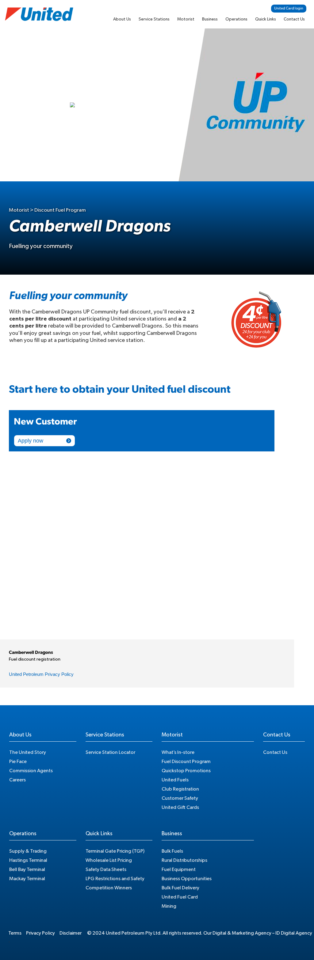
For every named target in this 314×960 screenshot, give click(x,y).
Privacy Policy (40, 933)
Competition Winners (109, 887)
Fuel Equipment (179, 869)
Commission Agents (31, 770)
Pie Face (18, 761)
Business (210, 19)
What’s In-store (178, 752)
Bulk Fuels (172, 851)
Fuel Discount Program (186, 761)
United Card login (288, 8)
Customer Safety (180, 798)
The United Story (27, 752)
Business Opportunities (187, 878)
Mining (169, 906)
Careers (17, 779)
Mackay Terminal (27, 878)
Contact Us (294, 19)
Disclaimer (70, 933)
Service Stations (154, 19)
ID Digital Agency (293, 933)
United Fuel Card (180, 897)
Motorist (185, 19)
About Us (122, 19)
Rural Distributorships (184, 860)
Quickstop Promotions (186, 770)
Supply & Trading (28, 851)
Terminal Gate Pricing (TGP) (115, 851)
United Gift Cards (180, 807)
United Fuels (175, 779)
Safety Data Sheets (106, 869)
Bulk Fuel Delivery (180, 887)
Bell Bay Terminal (27, 869)
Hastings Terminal (28, 860)
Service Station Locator (110, 752)
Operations (236, 19)
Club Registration (180, 789)
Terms (14, 933)
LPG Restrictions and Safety (115, 878)
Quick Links (265, 19)
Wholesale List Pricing (109, 860)
